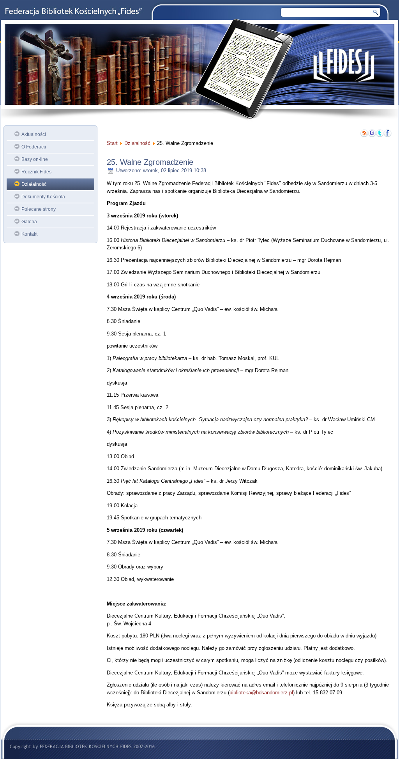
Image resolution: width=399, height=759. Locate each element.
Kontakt (29, 234)
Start (112, 143)
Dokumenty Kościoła (43, 196)
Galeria (29, 221)
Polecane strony (38, 209)
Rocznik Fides (36, 172)
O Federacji (33, 147)
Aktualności (33, 134)
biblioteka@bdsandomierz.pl (261, 692)
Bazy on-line (34, 159)
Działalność (33, 184)
